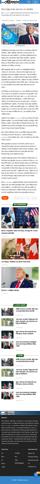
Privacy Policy (33, 457)
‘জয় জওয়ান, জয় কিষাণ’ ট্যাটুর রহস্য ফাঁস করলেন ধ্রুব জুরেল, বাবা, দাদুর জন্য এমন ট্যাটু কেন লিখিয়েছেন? (27, 321)
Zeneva (34, 198)
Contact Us (32, 467)
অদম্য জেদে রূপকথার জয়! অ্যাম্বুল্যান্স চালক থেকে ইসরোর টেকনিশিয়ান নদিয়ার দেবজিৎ (26, 344)
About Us (4, 417)
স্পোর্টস (3, 467)
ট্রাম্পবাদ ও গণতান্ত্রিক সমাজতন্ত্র (10, 290)
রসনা (16, 457)
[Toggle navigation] (29, 1)
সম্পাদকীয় (17, 453)
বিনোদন (3, 464)
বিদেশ (2, 457)
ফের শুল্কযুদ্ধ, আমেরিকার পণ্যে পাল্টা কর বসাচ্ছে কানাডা (15, 262)
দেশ (2, 453)
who (27, 198)
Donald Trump (19, 198)
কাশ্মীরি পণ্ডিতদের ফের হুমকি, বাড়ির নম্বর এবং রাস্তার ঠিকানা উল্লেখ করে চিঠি (27, 310)
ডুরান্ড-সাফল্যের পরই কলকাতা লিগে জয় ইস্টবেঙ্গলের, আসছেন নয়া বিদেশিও (26, 333)
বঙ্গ (2, 460)
